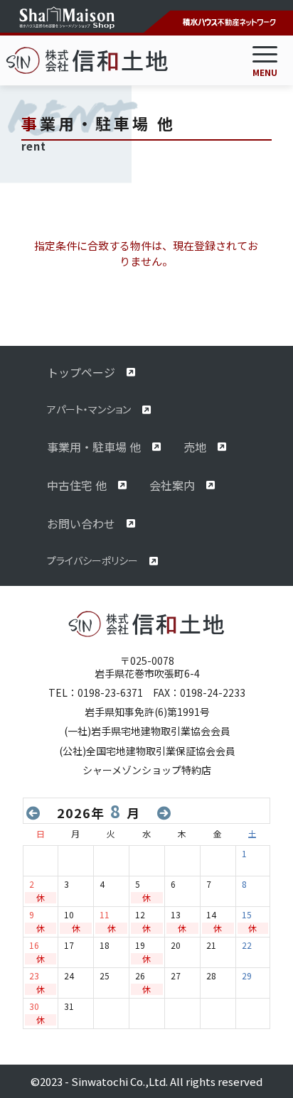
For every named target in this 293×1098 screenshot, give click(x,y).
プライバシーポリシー (92, 560)
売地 (194, 446)
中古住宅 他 (77, 485)
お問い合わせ (81, 523)
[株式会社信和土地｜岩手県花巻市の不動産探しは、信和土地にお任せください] (112, 60)
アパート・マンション (89, 409)
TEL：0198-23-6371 (95, 692)
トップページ (81, 372)
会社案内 (172, 485)
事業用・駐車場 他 (94, 446)
